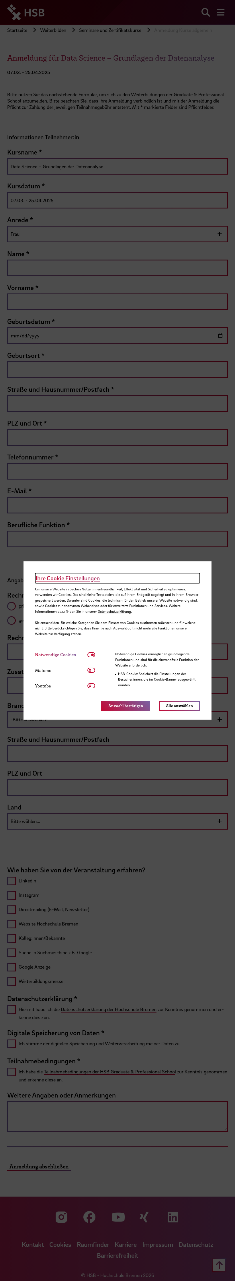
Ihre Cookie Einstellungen (68, 578)
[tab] (61, 654)
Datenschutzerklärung (114, 611)
